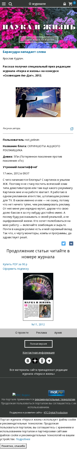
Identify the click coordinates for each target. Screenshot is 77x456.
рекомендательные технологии (55, 399)
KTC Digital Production (56, 412)
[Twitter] (63, 243)
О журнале (37, 4)
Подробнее (23, 439)
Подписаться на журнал (38, 39)
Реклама (41, 332)
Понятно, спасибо (13, 446)
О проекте (22, 332)
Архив (58, 332)
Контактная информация (39, 352)
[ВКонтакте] (71, 243)
